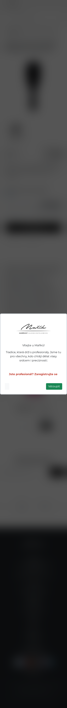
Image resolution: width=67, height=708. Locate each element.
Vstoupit (54, 386)
